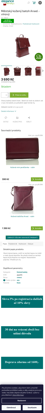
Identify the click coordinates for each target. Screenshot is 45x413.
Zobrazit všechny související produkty (22, 237)
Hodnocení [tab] (22, 244)
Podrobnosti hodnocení (31, 24)
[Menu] (40, 3)
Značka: (8, 26)
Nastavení (21, 401)
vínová (19, 277)
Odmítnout (11, 408)
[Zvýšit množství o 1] (9, 93)
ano (18, 280)
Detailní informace (7, 111)
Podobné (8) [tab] (12, 244)
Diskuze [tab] (30, 244)
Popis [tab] (5, 244)
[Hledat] (28, 3)
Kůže (18, 283)
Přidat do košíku (20, 95)
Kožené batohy (22, 272)
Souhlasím (32, 408)
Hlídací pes (17, 122)
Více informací (18, 395)
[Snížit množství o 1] (9, 96)
